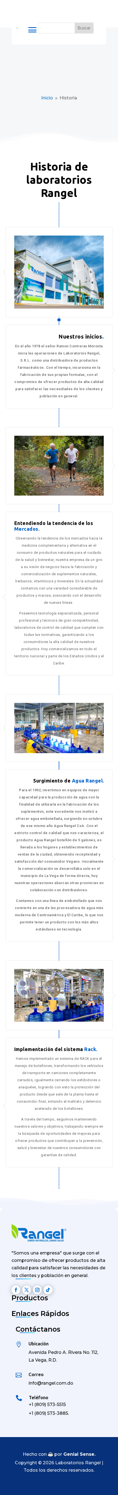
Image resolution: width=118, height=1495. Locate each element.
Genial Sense (78, 1454)
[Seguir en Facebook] (16, 1290)
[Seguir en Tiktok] (48, 1290)
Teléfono (38, 1397)
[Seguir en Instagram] (37, 1290)
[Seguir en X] (26, 1290)
